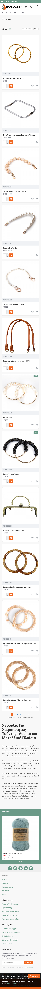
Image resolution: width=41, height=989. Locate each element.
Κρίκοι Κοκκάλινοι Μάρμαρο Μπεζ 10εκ (17, 700)
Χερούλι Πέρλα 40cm (10, 248)
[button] (19, 861)
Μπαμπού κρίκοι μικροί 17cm (13, 78)
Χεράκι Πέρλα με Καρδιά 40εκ (13, 304)
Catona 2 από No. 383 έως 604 (12, 853)
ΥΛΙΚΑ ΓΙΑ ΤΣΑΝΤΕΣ (11, 12)
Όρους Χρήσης (11, 984)
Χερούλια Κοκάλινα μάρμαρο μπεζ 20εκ (17, 587)
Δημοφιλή (6, 812)
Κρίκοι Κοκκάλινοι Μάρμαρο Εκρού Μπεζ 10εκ (19, 643)
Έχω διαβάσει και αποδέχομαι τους (18, 967)
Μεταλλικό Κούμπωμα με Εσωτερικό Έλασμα (19, 135)
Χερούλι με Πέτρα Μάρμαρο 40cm (15, 191)
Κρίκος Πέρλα (8, 417)
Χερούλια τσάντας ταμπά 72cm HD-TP (16, 361)
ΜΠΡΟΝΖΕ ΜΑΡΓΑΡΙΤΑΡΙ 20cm (13, 530)
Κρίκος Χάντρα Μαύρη (11, 474)
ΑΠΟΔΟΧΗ (35, 976)
